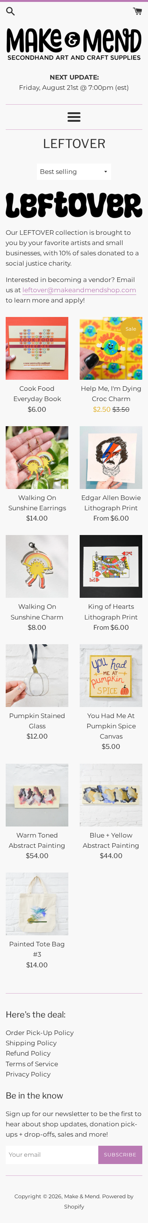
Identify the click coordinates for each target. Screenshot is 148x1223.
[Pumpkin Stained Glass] (37, 675)
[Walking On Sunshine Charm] (37, 566)
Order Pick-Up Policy (40, 1033)
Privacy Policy (28, 1074)
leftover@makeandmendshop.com (79, 290)
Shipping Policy (31, 1043)
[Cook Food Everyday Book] (37, 348)
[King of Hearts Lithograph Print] (111, 566)
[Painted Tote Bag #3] (37, 904)
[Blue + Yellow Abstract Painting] (111, 795)
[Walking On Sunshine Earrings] (37, 457)
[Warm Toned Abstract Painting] (37, 795)
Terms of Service (32, 1064)
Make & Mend (81, 1196)
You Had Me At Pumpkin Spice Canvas (111, 726)
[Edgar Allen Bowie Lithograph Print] (111, 457)
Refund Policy (28, 1053)
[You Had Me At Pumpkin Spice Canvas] (111, 675)
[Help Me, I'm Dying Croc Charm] (111, 348)
